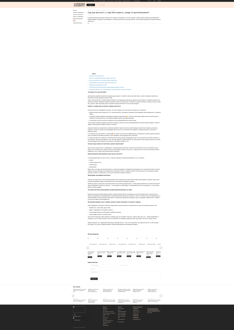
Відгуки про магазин (78, 18)
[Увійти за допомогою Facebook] (128, 265)
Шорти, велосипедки (107, 322)
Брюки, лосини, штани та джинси (109, 313)
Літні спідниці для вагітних (108, 320)
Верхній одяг (105, 308)
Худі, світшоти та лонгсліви (108, 311)
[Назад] (88, 248)
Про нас (75, 10)
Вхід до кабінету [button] (121, 308)
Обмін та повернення (78, 16)
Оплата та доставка (78, 14)
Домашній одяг (105, 325)
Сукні (104, 316)
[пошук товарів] (98, 5)
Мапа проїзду (149, 312)
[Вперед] (161, 248)
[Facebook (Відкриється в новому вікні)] (75, 0)
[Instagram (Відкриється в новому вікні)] (73, 0)
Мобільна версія (77, 320)
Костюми (104, 310)
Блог (74, 20)
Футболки (105, 323)
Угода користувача (77, 22)
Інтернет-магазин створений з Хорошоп (79, 327)
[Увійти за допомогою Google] (130, 265)
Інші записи (76, 287)
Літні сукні (105, 319)
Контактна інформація (78, 12)
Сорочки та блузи (106, 314)
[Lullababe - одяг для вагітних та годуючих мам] (79, 309)
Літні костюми (105, 317)
